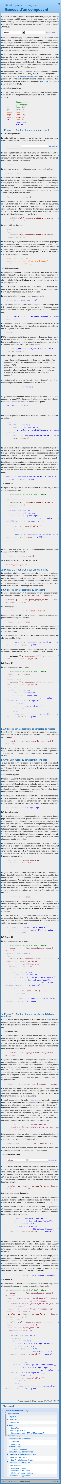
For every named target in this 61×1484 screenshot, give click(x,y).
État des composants (19, 1457)
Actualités (15, 1422)
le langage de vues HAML (28, 76)
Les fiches (15, 1428)
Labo (11, 1425)
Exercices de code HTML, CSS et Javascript (28, 1433)
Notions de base (15, 1446)
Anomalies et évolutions (20, 1470)
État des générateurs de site (22, 1460)
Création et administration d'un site (22, 1454)
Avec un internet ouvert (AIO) (16, 1410)
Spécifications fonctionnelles (20, 1438)
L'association (14, 1419)
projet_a (55, 1481)
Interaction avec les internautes (21, 1452)
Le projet (12, 1416)
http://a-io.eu (34, 1100)
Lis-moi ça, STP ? (18, 1430)
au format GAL (46, 81)
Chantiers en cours (18, 1468)
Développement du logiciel (21, 5)
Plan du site (15, 1444)
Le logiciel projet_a (14, 1435)
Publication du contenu (18, 1449)
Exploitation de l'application (19, 1475)
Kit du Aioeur (16, 1465)
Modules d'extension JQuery (22, 1473)
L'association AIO (13, 1413)
